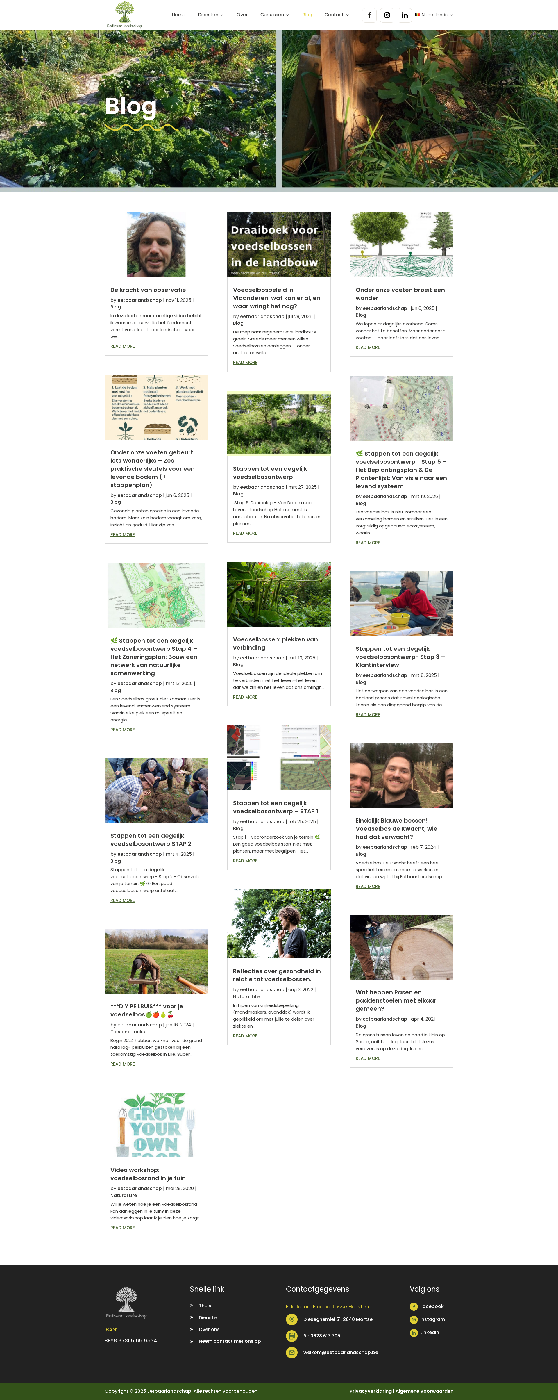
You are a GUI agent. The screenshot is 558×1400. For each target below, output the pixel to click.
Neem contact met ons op (230, 1341)
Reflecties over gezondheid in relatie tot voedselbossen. (277, 975)
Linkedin (429, 1332)
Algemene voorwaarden (424, 1391)
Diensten (208, 15)
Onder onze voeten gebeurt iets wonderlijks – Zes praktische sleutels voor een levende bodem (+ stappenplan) (152, 468)
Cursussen (272, 15)
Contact (334, 15)
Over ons (209, 1329)
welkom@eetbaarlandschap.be (340, 1352)
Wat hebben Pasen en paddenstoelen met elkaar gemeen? (396, 1000)
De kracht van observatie (148, 290)
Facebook (432, 1306)
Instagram (432, 1319)
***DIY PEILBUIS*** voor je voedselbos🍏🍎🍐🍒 (146, 1010)
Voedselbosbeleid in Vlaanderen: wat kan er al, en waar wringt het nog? (276, 298)
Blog (307, 15)
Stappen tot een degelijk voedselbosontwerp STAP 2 (150, 840)
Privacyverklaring (371, 1391)
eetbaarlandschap (139, 300)
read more (122, 346)
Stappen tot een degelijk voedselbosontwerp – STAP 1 (276, 807)
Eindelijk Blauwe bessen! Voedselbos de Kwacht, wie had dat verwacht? (396, 828)
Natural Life (123, 1195)
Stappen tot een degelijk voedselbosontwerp (270, 473)
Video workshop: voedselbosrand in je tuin (148, 1174)
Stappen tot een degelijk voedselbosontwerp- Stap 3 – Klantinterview (400, 657)
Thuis (205, 1305)
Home (178, 15)
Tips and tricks (127, 1031)
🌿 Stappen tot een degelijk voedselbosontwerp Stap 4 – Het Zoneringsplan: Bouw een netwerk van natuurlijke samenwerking (153, 656)
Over (242, 15)
